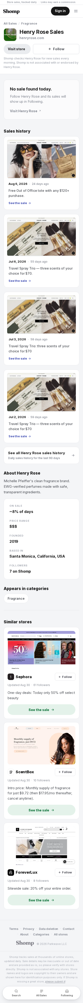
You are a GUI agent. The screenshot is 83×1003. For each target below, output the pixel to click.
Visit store (16, 49)
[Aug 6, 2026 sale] (41, 173)
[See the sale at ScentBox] (41, 770)
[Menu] (76, 11)
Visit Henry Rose (23, 111)
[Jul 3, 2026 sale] (41, 328)
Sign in (60, 11)
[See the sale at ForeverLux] (41, 866)
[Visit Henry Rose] (10, 34)
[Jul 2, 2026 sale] (41, 406)
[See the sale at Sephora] (41, 673)
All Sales (10, 23)
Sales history (17, 131)
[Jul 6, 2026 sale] (41, 250)
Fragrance (29, 23)
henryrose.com (31, 38)
